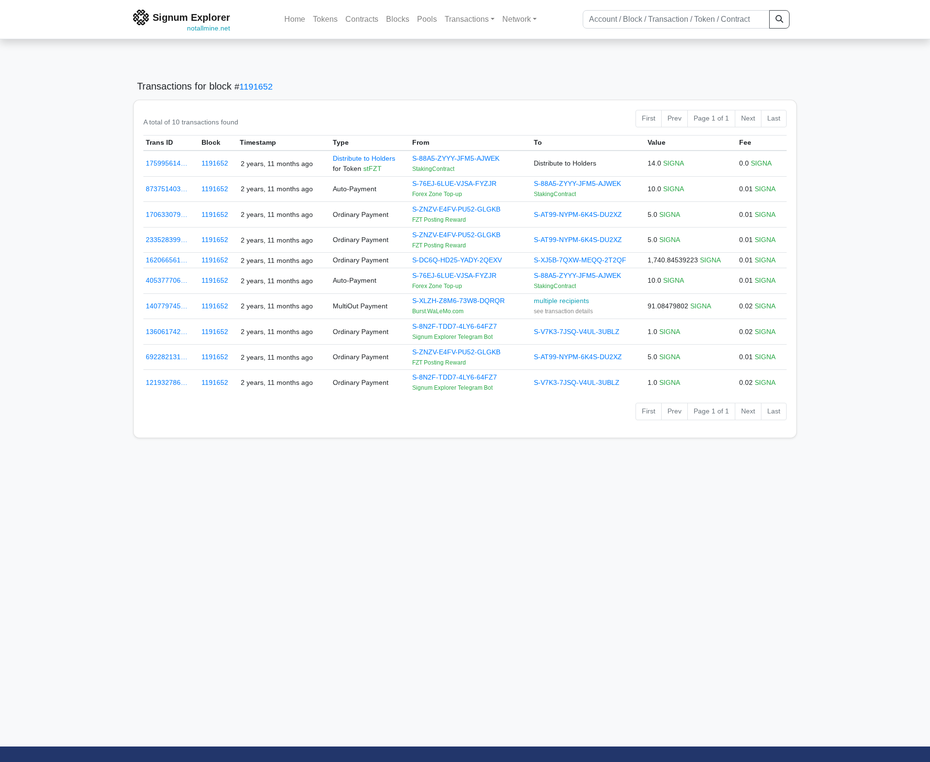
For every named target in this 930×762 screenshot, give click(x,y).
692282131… (166, 357)
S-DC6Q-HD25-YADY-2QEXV (457, 260)
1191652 (256, 86)
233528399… (166, 240)
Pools (427, 19)
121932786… (166, 382)
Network (516, 19)
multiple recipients (561, 301)
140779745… (166, 306)
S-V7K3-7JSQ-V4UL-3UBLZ (577, 331)
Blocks (397, 19)
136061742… (166, 331)
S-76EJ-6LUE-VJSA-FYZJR (454, 183)
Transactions (467, 19)
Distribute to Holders (364, 158)
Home (294, 19)
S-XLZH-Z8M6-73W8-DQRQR (458, 301)
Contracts (361, 19)
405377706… (166, 280)
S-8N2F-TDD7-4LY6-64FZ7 (454, 326)
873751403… (166, 189)
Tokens (325, 19)
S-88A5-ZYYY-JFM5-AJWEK (455, 158)
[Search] (779, 19)
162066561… (166, 260)
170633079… (166, 214)
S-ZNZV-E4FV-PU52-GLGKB (456, 209)
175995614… (166, 163)
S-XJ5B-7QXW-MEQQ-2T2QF (580, 260)
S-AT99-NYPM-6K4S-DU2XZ (578, 214)
